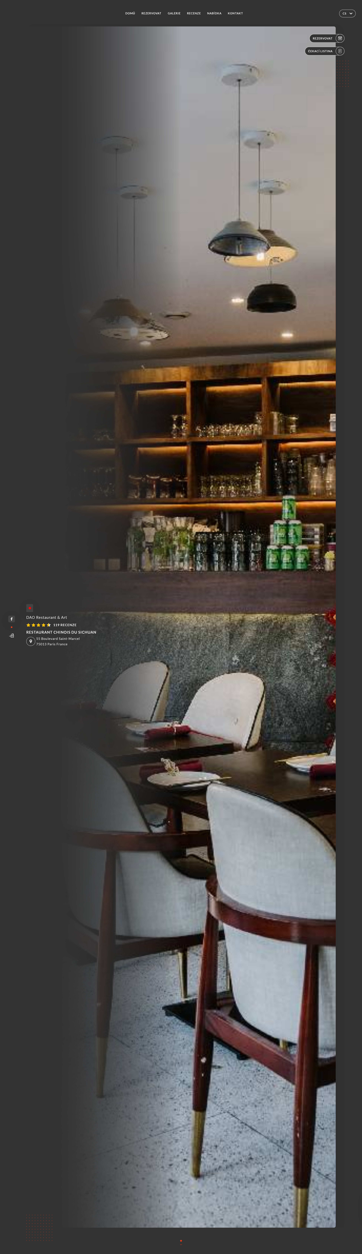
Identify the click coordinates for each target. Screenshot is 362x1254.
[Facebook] (11, 619)
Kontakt (235, 13)
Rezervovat (151, 13)
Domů (130, 13)
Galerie (174, 13)
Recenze (194, 13)
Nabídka (214, 13)
